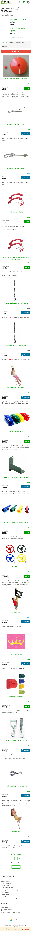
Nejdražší (11, 43)
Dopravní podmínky (6, 883)
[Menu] (28, 2)
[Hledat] (19, 2)
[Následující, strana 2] (16, 858)
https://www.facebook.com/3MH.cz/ (12, 912)
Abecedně (4, 46)
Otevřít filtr (16, 51)
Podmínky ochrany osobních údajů (9, 890)
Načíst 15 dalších (16, 854)
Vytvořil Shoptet (17, 920)
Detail (27, 88)
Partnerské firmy (5, 886)
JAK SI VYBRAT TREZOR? (7, 888)
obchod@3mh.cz (7, 907)
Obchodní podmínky (6, 881)
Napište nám (4, 896)
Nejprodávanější (20, 43)
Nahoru (16, 867)
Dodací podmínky (5, 892)
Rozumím (25, 929)
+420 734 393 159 (7, 910)
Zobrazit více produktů (15, 37)
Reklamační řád (5, 894)
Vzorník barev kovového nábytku (9, 899)
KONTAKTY (3, 879)
